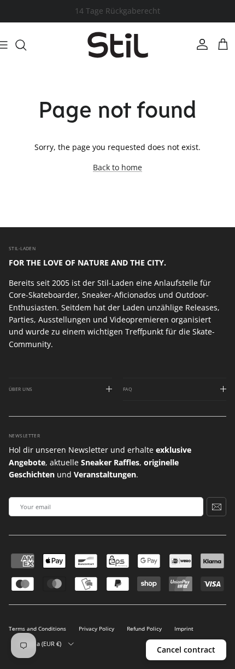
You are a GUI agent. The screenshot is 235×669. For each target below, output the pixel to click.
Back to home (117, 167)
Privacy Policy (96, 628)
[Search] (26, 45)
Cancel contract (186, 649)
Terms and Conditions (37, 628)
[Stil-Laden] (118, 45)
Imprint (183, 628)
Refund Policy (144, 628)
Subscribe (216, 506)
